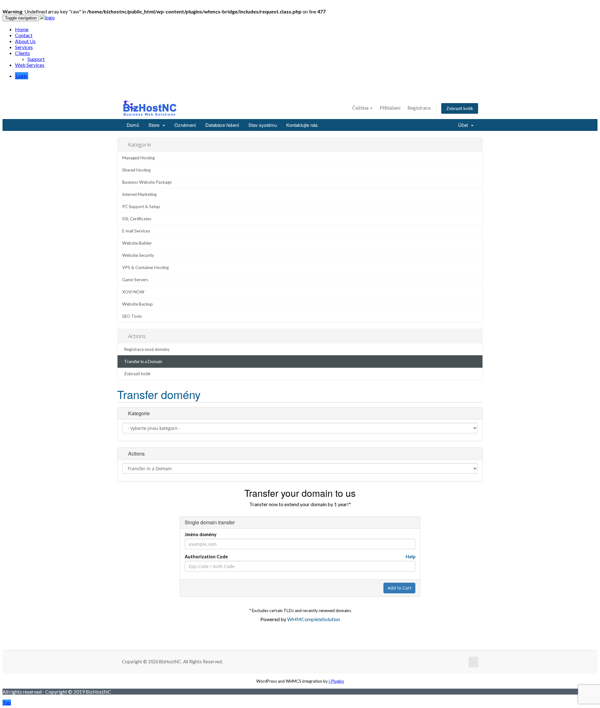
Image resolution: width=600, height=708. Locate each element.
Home (21, 29)
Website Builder (137, 243)
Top (6, 703)
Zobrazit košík (459, 108)
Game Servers (135, 279)
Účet (464, 125)
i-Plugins (336, 681)
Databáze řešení (222, 125)
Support (36, 59)
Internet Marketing (139, 194)
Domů (133, 125)
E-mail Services (136, 230)
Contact (23, 35)
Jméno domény (201, 534)
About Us (25, 41)
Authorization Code (300, 556)
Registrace (419, 108)
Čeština (360, 108)
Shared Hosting (136, 169)
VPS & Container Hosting (145, 267)
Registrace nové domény (146, 349)
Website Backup (137, 304)
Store (155, 125)
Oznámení (185, 125)
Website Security (138, 255)
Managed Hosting (138, 157)
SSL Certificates (136, 218)
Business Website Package (147, 182)
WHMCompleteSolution (313, 619)
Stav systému (262, 125)
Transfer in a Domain (142, 361)
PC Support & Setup (141, 206)
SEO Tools (132, 316)
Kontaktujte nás (302, 125)
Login (22, 76)
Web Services (29, 65)
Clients (22, 53)
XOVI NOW (133, 291)
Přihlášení (390, 108)
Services (24, 47)
